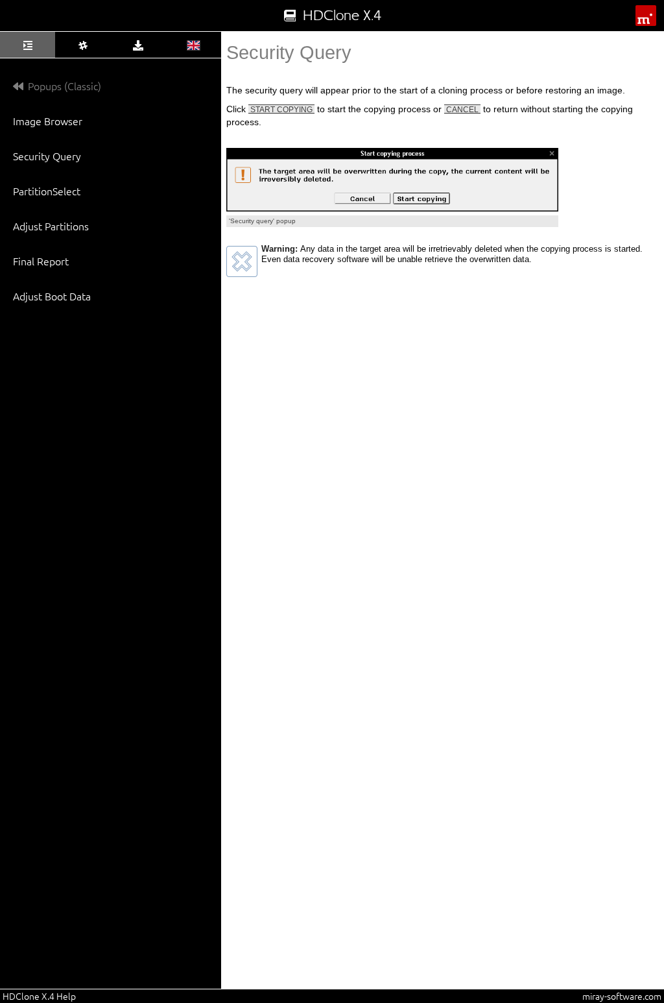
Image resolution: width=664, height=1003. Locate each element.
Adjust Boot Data (52, 296)
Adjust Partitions (51, 226)
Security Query (47, 156)
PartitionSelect (46, 191)
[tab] (27, 44)
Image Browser (47, 121)
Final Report (41, 261)
